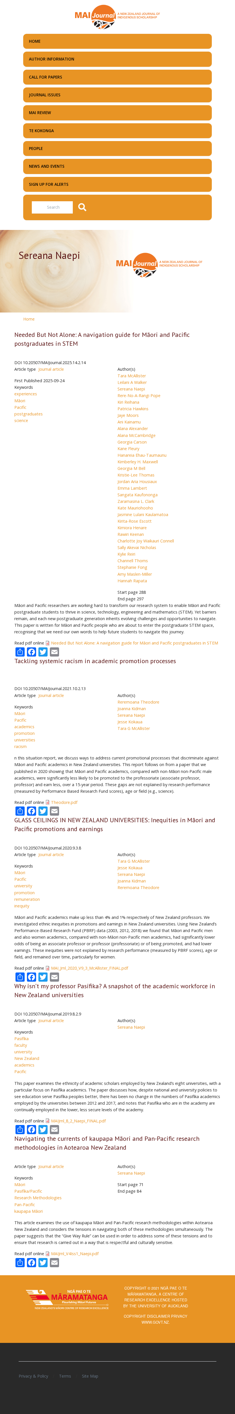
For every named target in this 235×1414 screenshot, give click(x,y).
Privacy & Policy (33, 1376)
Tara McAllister (131, 375)
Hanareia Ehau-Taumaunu (142, 455)
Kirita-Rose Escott (134, 521)
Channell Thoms (132, 560)
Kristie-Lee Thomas (135, 475)
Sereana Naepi (131, 389)
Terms (65, 1376)
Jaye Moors (128, 415)
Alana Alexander (132, 428)
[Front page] (117, 16)
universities (24, 740)
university (23, 885)
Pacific (20, 407)
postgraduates (28, 414)
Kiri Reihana (128, 402)
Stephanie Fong (132, 567)
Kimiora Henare (132, 527)
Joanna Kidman (131, 708)
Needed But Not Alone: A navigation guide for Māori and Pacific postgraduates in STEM (134, 643)
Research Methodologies (38, 1197)
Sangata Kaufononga (137, 494)
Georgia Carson (132, 442)
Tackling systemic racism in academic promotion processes (95, 661)
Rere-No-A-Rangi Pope (138, 395)
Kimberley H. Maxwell (137, 461)
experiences (25, 394)
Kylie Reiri (126, 554)
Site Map (90, 1376)
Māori (19, 400)
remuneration (27, 899)
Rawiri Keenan (130, 534)
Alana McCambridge (136, 435)
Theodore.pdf (64, 802)
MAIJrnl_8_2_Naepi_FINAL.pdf (78, 1121)
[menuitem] (117, 41)
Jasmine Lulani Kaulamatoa (142, 514)
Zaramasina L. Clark (135, 501)
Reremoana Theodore (138, 702)
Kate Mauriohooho (135, 508)
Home (29, 319)
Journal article (51, 369)
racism (20, 746)
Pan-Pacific (24, 1204)
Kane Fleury (128, 448)
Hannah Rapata (132, 580)
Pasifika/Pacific (28, 1191)
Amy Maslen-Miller (134, 574)
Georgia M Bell (131, 468)
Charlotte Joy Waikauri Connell (145, 541)
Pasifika (21, 1038)
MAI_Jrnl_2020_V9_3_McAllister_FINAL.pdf (89, 968)
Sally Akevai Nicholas (136, 547)
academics (24, 726)
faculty (20, 1045)
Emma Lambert (132, 488)
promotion (24, 733)
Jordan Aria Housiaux (137, 481)
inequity (21, 906)
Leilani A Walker (132, 382)
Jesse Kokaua (129, 721)
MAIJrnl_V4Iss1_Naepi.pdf (75, 1253)
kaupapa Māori (28, 1211)
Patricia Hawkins (132, 408)
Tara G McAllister (133, 728)
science (21, 420)
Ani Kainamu (129, 422)
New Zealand (26, 1058)
